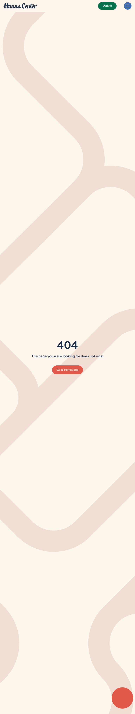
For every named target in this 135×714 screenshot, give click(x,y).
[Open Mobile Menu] (127, 6)
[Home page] (20, 6)
